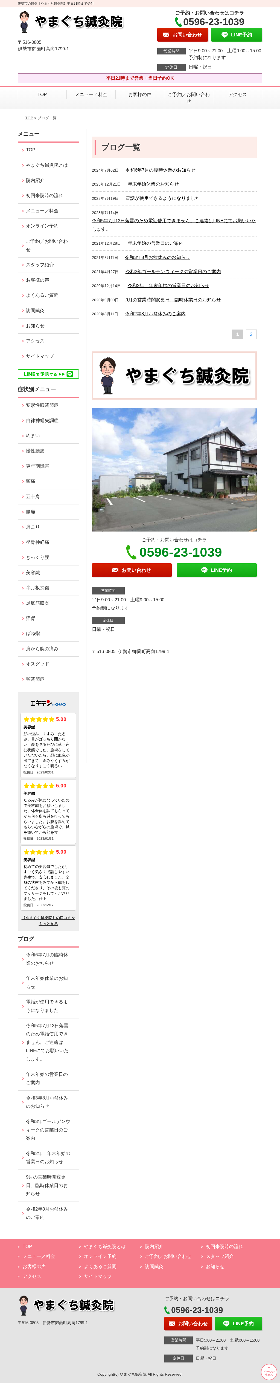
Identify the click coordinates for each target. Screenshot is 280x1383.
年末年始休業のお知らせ (153, 184)
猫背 (30, 618)
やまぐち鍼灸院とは (47, 165)
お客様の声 (139, 94)
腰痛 (30, 511)
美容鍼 (33, 572)
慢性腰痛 (35, 451)
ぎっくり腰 (37, 557)
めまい (33, 435)
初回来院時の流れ (44, 195)
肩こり (33, 527)
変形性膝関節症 (42, 405)
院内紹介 (35, 180)
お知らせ (35, 325)
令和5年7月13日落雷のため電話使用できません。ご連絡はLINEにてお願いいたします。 (47, 1042)
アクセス (237, 94)
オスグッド (37, 663)
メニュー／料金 (91, 94)
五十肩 (33, 496)
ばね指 (33, 633)
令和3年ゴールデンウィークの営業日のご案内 (173, 271)
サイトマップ (40, 356)
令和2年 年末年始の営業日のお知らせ (168, 285)
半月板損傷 (37, 587)
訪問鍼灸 (35, 310)
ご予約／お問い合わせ (189, 98)
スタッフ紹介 (40, 264)
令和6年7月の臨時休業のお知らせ (161, 170)
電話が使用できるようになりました (163, 198)
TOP (42, 94)
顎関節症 (35, 679)
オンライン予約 (42, 226)
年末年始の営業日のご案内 (155, 243)
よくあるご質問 (42, 295)
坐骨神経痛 (37, 542)
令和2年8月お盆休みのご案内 (155, 313)
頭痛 (30, 481)
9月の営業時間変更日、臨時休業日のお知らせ (173, 299)
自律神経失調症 (42, 420)
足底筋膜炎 (37, 603)
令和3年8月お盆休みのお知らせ (157, 257)
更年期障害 (37, 466)
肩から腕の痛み (42, 648)
